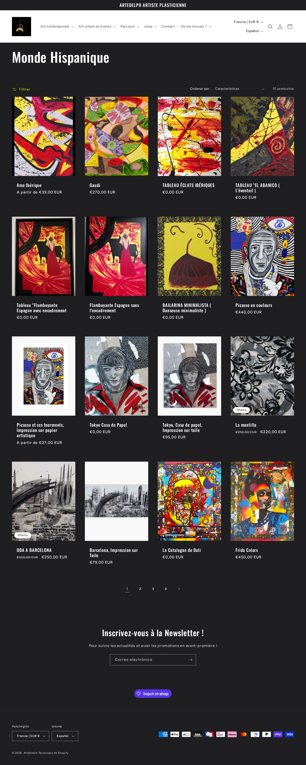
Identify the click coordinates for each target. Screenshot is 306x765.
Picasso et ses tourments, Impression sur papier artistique (40, 430)
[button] (57, 27)
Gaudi (95, 185)
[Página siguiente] (179, 589)
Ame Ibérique (29, 185)
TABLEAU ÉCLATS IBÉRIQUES (189, 185)
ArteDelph (31, 752)
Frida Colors (246, 550)
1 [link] (127, 589)
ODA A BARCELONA (34, 550)
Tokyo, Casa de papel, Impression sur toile (182, 427)
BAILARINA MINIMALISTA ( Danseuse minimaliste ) (187, 307)
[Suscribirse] (190, 659)
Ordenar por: (200, 89)
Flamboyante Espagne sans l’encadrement (114, 307)
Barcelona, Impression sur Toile (114, 552)
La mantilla (246, 424)
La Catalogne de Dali (182, 550)
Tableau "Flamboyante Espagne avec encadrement (42, 307)
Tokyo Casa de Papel (108, 424)
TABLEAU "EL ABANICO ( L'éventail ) (257, 187)
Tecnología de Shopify (53, 752)
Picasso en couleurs (253, 305)
